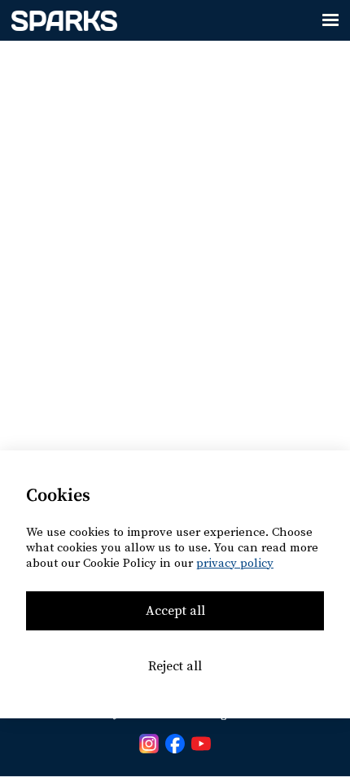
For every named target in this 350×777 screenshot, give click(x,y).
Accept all (175, 611)
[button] (330, 20)
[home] (60, 20)
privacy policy (234, 563)
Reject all (175, 666)
